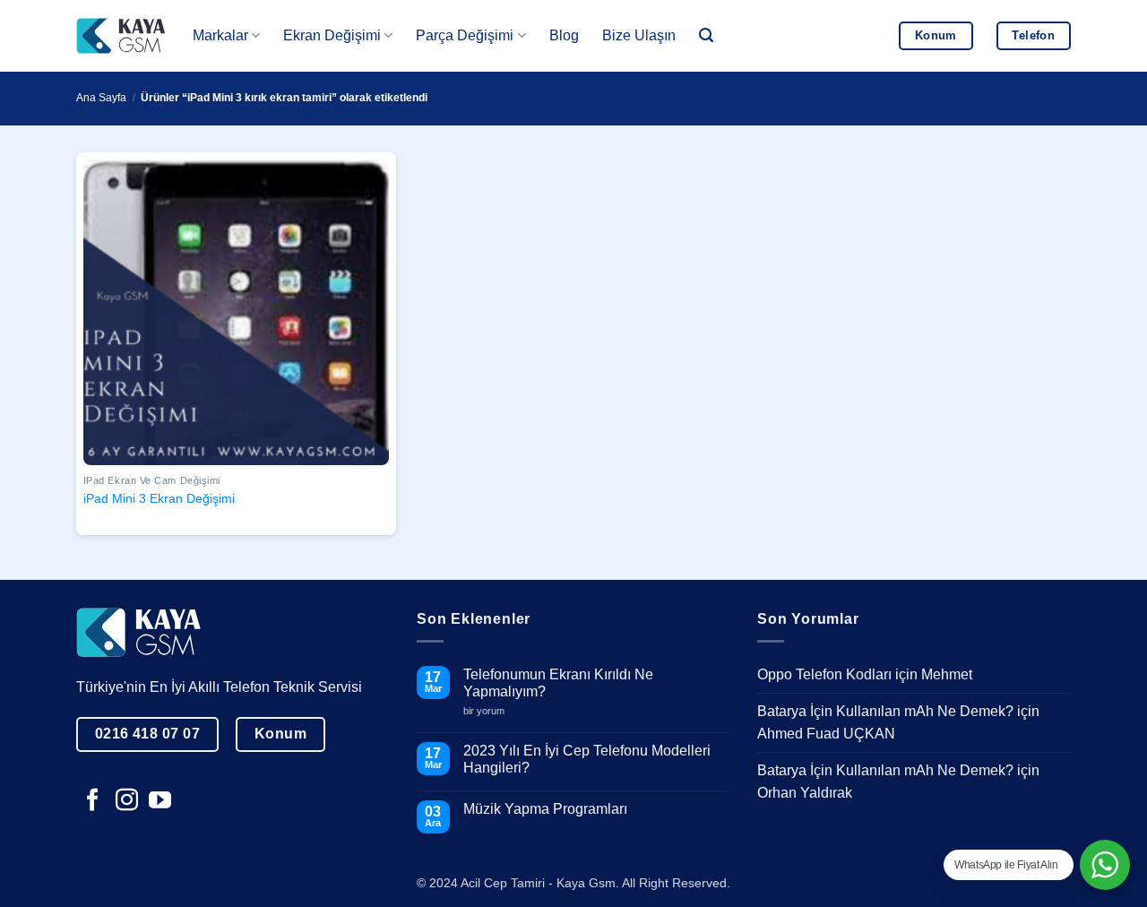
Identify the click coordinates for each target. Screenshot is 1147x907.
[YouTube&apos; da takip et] (160, 801)
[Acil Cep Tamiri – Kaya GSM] (121, 35)
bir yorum (490, 711)
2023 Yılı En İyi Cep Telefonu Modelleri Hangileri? (587, 759)
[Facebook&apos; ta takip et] (93, 801)
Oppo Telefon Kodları (824, 674)
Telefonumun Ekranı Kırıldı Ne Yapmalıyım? (558, 683)
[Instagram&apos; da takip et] (127, 801)
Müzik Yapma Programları (545, 808)
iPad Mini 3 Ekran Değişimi (159, 498)
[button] (706, 35)
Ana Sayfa (101, 97)
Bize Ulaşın (639, 35)
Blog (564, 35)
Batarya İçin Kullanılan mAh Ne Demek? (885, 711)
